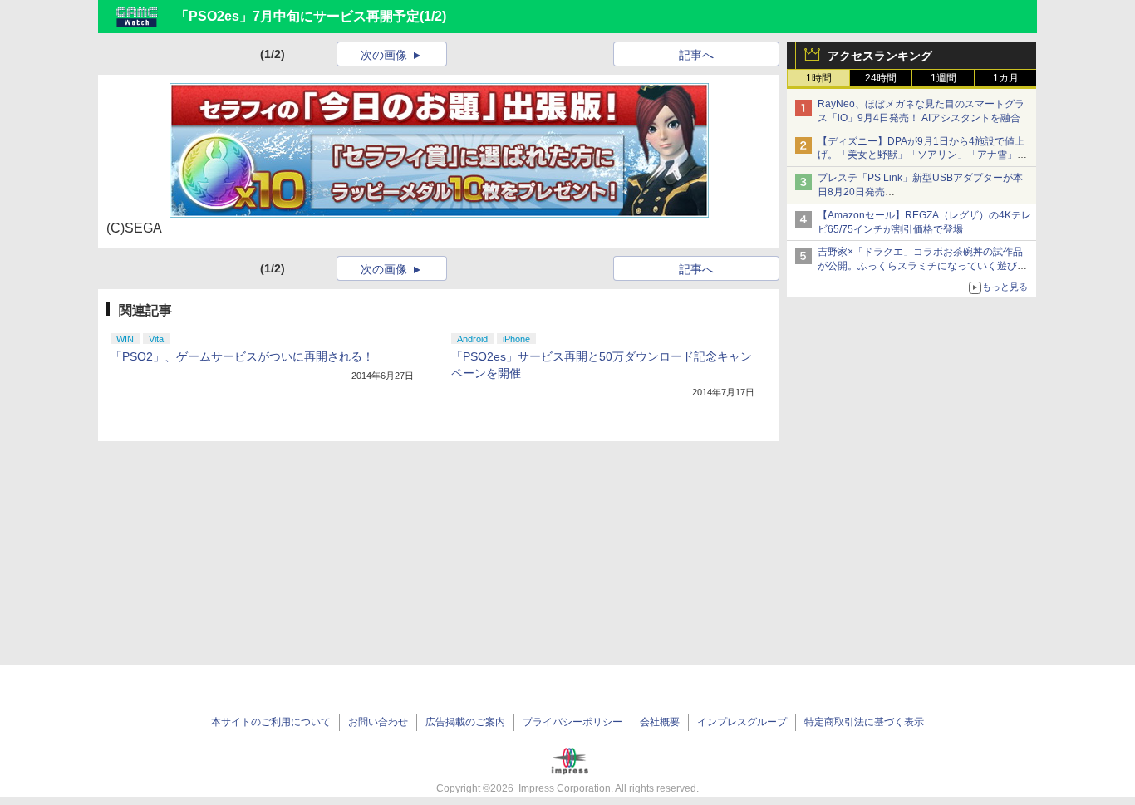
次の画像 (384, 54)
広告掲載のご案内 (465, 722)
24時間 (881, 78)
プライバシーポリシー (572, 722)
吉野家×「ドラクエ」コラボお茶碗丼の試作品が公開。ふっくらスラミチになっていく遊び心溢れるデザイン (922, 266)
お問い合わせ (378, 722)
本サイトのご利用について (271, 722)
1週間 (943, 78)
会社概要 (660, 722)
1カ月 (1006, 78)
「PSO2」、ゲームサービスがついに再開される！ (242, 356)
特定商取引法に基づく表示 (864, 722)
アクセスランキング (880, 55)
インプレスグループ (742, 722)
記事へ (696, 54)
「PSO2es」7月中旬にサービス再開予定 (297, 16)
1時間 (819, 78)
